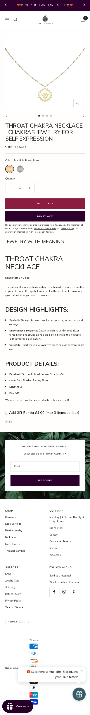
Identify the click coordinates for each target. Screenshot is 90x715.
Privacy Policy (13, 600)
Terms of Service (14, 607)
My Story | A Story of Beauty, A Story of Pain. (66, 519)
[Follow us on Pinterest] (74, 592)
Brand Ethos (56, 528)
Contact (53, 534)
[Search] (15, 20)
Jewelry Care (12, 580)
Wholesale (55, 555)
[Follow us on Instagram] (64, 592)
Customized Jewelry (60, 541)
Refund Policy (13, 594)
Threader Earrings (15, 551)
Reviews (53, 548)
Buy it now (45, 216)
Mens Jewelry (12, 544)
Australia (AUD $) (16, 621)
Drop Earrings (13, 524)
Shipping (10, 587)
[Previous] (7, 115)
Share (8, 421)
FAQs (8, 574)
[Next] (83, 115)
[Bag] (82, 20)
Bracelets (10, 517)
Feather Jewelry (13, 530)
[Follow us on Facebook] (54, 592)
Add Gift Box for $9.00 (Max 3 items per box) (44, 412)
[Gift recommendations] (79, 694)
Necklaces (10, 537)
